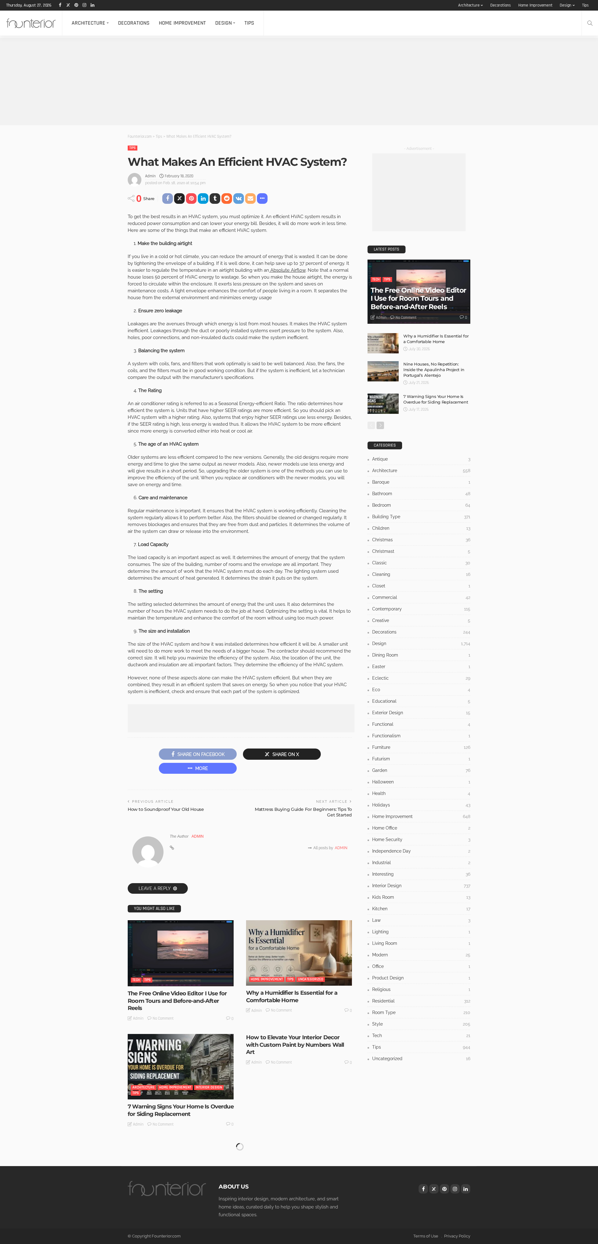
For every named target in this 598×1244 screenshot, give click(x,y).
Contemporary (421, 608)
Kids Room (421, 897)
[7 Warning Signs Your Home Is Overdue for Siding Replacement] (181, 1066)
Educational (421, 701)
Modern (421, 954)
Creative (421, 620)
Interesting (421, 874)
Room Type (421, 1012)
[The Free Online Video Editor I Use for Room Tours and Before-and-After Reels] (181, 953)
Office (421, 966)
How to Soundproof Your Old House (166, 809)
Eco (421, 689)
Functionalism (421, 735)
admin (150, 176)
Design (565, 5)
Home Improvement (535, 5)
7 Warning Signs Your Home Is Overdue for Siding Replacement (181, 1110)
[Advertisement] (187, 81)
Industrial (421, 862)
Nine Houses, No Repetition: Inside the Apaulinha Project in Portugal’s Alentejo (433, 369)
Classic (421, 562)
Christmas (421, 539)
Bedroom (421, 505)
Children (421, 528)
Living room (421, 943)
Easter (421, 666)
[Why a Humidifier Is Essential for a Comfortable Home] (299, 953)
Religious (421, 989)
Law (421, 920)
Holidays (421, 804)
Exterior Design (421, 712)
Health (421, 793)
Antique (421, 459)
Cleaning (421, 574)
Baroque (421, 482)
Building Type (421, 516)
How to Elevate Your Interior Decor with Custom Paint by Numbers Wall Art (295, 1044)
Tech (136, 980)
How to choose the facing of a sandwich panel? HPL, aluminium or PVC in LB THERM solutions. (176, 1220)
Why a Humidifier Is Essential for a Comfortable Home (292, 996)
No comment (163, 1018)
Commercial (421, 597)
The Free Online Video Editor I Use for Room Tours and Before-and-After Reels (177, 1001)
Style (421, 1024)
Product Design (421, 977)
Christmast (421, 551)
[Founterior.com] (31, 23)
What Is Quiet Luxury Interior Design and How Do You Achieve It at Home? (296, 1216)
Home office (421, 827)
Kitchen (421, 908)
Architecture (469, 5)
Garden (421, 770)
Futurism (421, 758)
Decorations (500, 5)
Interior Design (209, 1087)
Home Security (421, 839)
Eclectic (421, 678)
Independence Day (421, 851)
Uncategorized (310, 979)
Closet (421, 585)
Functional (421, 724)
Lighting (421, 931)
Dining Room (421, 655)
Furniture (421, 747)
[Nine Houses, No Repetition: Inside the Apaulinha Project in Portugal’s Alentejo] (383, 371)
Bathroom (421, 493)
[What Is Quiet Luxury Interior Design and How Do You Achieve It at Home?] (299, 1172)
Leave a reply (155, 888)
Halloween (421, 781)
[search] (590, 23)
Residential (142, 1199)
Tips (585, 5)
